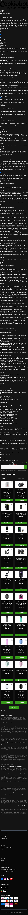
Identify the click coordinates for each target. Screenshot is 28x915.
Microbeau (7, 489)
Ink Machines (7, 512)
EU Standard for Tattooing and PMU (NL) (8, 869)
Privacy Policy (3, 845)
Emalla (7, 556)
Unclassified (3, 378)
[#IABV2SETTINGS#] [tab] (5, 13)
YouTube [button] (2, 325)
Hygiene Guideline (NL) (5, 867)
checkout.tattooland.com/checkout (8, 401)
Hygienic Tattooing (4, 865)
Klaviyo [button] (1, 118)
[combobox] (14, 467)
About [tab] (1, 15)
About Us (2, 860)
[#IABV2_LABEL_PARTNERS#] (7, 422)
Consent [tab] (2, 10)
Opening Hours (3, 862)
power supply (21, 732)
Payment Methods (4, 838)
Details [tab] (1, 11)
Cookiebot (23, 405)
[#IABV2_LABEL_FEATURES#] (7, 417)
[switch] (0, 34)
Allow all (2, 460)
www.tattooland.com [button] (4, 132)
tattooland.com (3, 402)
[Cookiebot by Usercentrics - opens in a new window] (14, 5)
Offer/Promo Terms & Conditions (7, 847)
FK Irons (21, 556)
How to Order (3, 836)
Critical (21, 512)
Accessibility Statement (5, 851)
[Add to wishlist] (12, 482)
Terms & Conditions (4, 843)
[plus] (9, 497)
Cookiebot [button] (2, 55)
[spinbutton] (7, 498)
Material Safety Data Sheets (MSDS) (7, 871)
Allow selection (12, 460)
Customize (6, 460)
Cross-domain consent (5, 396)
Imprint (2, 849)
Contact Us (3, 858)
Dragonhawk (7, 579)
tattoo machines (23, 746)
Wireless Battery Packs (22, 470)
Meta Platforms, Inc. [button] (4, 181)
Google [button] (1, 65)
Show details (3, 42)
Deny (17, 460)
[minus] (5, 497)
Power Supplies (6, 470)
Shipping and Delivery (5, 840)
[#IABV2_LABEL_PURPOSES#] (7, 412)
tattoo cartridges (5, 782)
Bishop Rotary (21, 489)
